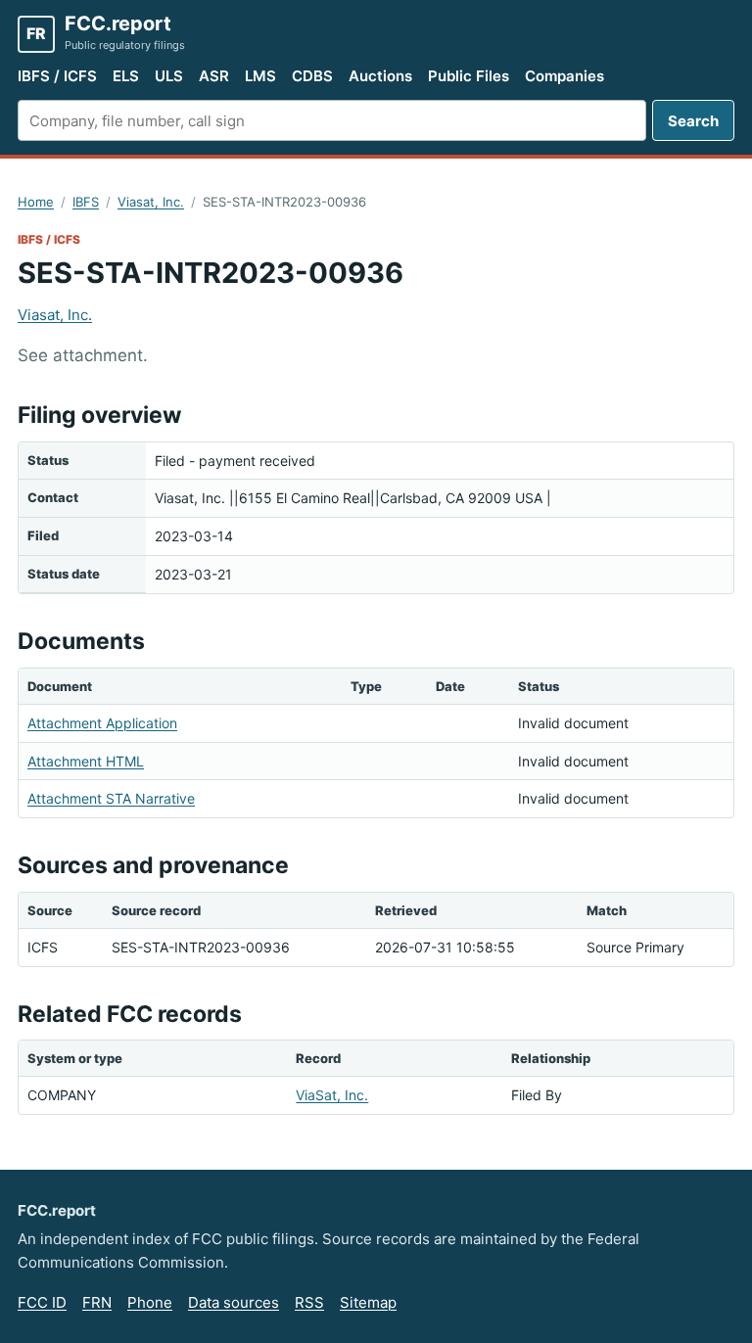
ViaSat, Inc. (332, 1095)
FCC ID (42, 1302)
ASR (214, 76)
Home (36, 201)
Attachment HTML (85, 761)
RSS (309, 1302)
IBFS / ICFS (57, 76)
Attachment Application (102, 723)
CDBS (312, 76)
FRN (97, 1302)
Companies (564, 76)
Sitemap (368, 1302)
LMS (260, 76)
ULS (169, 76)
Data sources (233, 1302)
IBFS (85, 201)
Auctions (380, 76)
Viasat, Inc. (151, 201)
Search (693, 121)
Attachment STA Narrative (111, 798)
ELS (126, 76)
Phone (149, 1302)
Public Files (468, 76)
